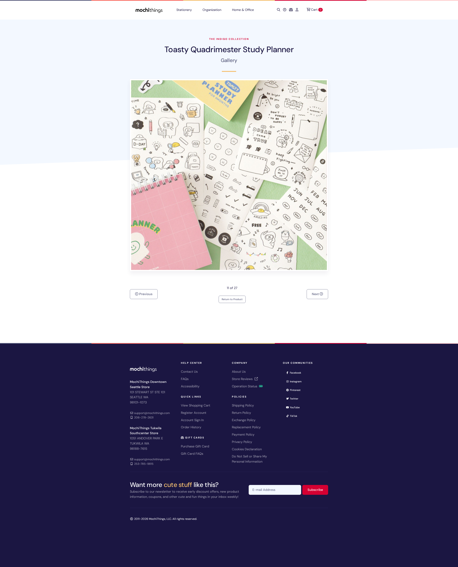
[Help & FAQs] (285, 10)
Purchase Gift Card (195, 446)
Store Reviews (243, 379)
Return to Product (232, 299)
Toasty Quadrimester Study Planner (228, 49)
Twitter (295, 398)
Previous (145, 294)
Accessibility (190, 386)
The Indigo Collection (229, 39)
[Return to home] (149, 10)
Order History (191, 427)
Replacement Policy (246, 427)
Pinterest (296, 390)
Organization (212, 10)
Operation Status (245, 386)
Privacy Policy (242, 442)
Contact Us (189, 371)
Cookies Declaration (247, 449)
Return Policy (241, 413)
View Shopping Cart (195, 405)
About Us (239, 371)
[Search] (279, 10)
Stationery (184, 10)
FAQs (185, 379)
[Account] (297, 10)
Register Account (193, 413)
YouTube (296, 407)
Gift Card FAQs (192, 454)
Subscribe (318, 489)
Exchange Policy (243, 420)
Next (316, 294)
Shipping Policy (243, 405)
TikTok (294, 416)
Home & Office (243, 10)
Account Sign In (192, 420)
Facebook (296, 372)
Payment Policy (243, 434)
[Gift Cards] (291, 10)
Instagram (297, 381)
